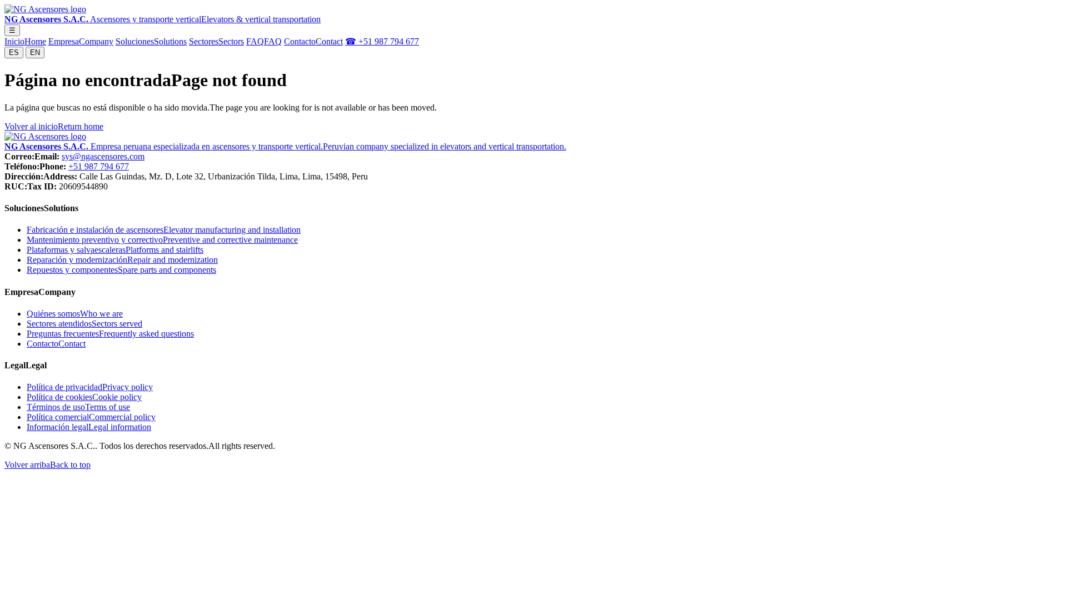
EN (35, 52)
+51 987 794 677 (98, 166)
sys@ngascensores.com (103, 156)
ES (14, 52)
